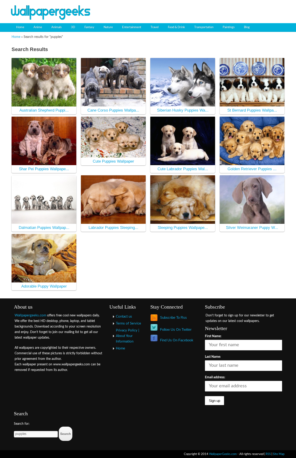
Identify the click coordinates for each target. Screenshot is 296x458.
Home (20, 27)
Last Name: (213, 356)
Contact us (124, 316)
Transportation (203, 27)
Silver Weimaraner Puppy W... (252, 227)
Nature (108, 27)
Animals (56, 27)
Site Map (278, 454)
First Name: (213, 336)
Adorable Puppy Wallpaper (44, 286)
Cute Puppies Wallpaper (113, 161)
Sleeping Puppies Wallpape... (183, 227)
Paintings (229, 27)
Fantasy (89, 27)
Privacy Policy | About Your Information (127, 336)
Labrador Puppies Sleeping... (113, 227)
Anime (38, 27)
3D (73, 27)
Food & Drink (176, 27)
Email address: (215, 377)
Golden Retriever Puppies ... (252, 169)
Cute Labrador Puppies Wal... (182, 169)
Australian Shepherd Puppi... (44, 110)
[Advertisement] (233, 8)
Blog (247, 27)
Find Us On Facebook (176, 340)
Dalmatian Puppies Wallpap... (44, 227)
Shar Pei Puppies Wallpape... (44, 169)
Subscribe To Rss (173, 317)
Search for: (22, 423)
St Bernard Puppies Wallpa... (252, 110)
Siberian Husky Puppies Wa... (183, 110)
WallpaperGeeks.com (223, 454)
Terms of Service (128, 323)
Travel (155, 27)
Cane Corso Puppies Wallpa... (113, 110)
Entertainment (131, 27)
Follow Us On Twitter (175, 329)
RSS (268, 454)
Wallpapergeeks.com (30, 315)
